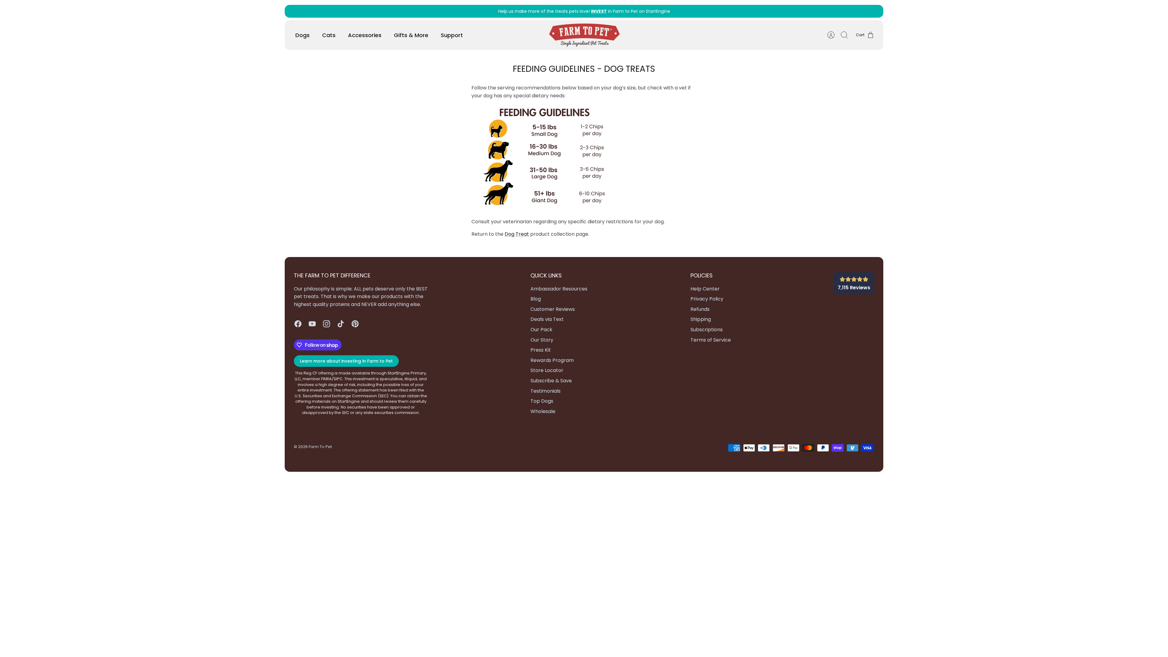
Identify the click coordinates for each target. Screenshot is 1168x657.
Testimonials (545, 391)
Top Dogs (541, 401)
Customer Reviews (552, 309)
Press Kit (540, 349)
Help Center (705, 288)
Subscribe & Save (551, 380)
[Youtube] (312, 323)
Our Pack (541, 329)
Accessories (364, 35)
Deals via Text (547, 319)
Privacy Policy (706, 298)
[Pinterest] (355, 323)
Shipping (700, 319)
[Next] (713, 11)
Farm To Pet (320, 447)
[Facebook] (298, 323)
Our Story (541, 339)
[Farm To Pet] (584, 35)
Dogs (302, 35)
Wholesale (542, 411)
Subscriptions (706, 329)
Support (452, 35)
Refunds (700, 309)
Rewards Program (552, 360)
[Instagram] (326, 323)
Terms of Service (710, 339)
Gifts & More (411, 35)
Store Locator (546, 370)
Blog (535, 298)
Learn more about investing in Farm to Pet (346, 361)
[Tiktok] (341, 323)
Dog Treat (517, 234)
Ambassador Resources (558, 288)
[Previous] (454, 11)
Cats (328, 35)
